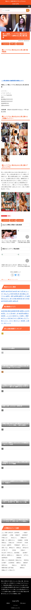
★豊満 (16, 296)
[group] (9, 237)
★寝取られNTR (24, 311)
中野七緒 (13, 44)
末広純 (14, 550)
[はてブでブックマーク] (18, 274)
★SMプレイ (16, 316)
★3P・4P (15, 313)
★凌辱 (21, 313)
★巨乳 (3, 291)
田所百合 (26, 560)
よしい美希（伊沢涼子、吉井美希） (11, 532)
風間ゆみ (22, 567)
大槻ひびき (11, 542)
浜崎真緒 (19, 557)
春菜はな (19, 547)
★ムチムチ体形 (9, 294)
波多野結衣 (4, 557)
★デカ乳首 (26, 298)
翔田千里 (23, 565)
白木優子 (4, 562)
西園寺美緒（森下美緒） (8, 567)
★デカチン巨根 (16, 318)
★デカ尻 (20, 291)
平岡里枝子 (17, 545)
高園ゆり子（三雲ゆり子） (9, 570)
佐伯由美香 (20, 44)
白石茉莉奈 (11, 562)
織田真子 (25, 562)
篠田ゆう (19, 562)
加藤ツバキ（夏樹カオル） (9, 540)
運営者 (8, 603)
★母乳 (10, 301)
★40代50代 (9, 291)
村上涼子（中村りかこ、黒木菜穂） (11, 552)
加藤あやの (23, 537)
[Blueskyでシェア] (15, 274)
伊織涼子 (17, 535)
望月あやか (26, 547)
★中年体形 (4, 301)
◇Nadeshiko (5, 44)
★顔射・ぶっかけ (6, 316)
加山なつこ (14, 537)
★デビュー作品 (6, 318)
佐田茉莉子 (25, 535)
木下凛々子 (4, 550)
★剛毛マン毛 (22, 296)
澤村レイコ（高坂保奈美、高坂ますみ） (12, 560)
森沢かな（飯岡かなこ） (8, 555)
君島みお (4, 542)
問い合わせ (23, 603)
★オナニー (17, 321)
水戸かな (26, 555)
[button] (27, 10)
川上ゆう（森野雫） (7, 545)
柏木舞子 (25, 552)
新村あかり (12, 547)
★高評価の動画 (6, 311)
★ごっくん (7, 323)
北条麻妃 (20, 540)
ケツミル (15, 605)
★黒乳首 (19, 298)
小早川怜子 (19, 542)
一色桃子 (25, 532)
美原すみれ (4, 565)
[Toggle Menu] (29, 6)
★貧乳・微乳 (10, 296)
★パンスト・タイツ (7, 321)
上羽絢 (11, 535)
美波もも (14, 565)
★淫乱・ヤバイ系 (6, 313)
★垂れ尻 (15, 301)
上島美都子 (4, 535)
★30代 (15, 291)
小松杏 (26, 542)
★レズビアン (25, 318)
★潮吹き (26, 313)
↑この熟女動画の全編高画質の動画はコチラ (12, 80)
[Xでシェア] (12, 274)
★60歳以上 (23, 294)
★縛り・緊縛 (24, 316)
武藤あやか (19, 555)
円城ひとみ (4, 537)
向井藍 (26, 540)
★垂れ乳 (17, 294)
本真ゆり (23, 550)
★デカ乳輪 (13, 298)
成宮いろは (4, 547)
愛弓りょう (25, 545)
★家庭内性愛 (15, 311)
